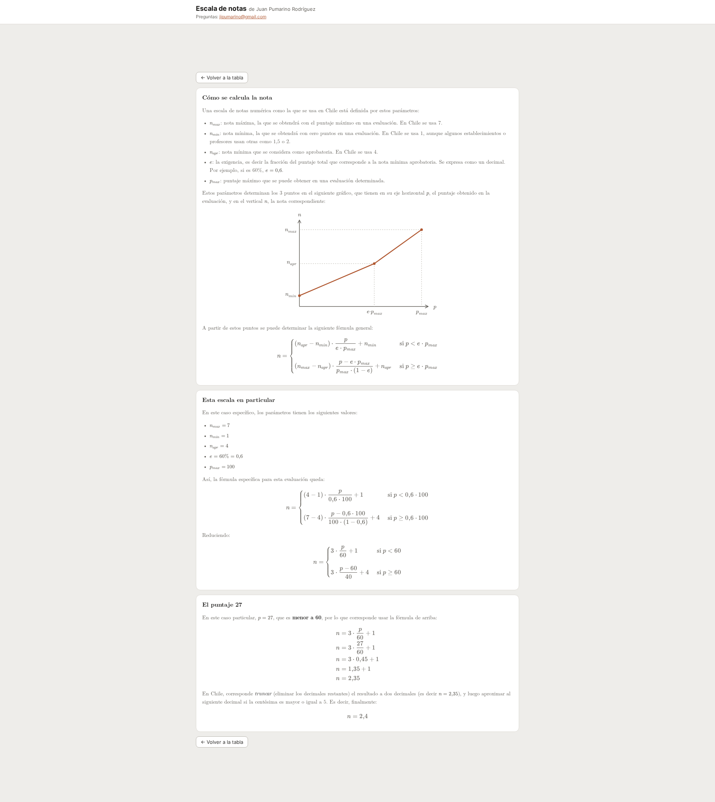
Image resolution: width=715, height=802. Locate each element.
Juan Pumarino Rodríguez (285, 9)
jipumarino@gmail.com (242, 16)
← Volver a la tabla (222, 78)
